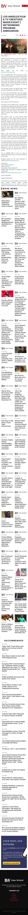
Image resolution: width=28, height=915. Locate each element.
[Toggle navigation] (25, 6)
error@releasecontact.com (7, 184)
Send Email (7, 166)
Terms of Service (14, 898)
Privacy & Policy (14, 900)
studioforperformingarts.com (8, 72)
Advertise (14, 895)
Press (14, 894)
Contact (14, 897)
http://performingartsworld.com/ (13, 172)
